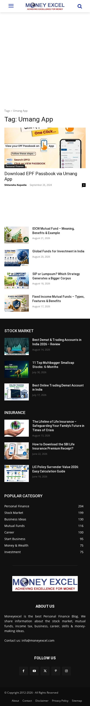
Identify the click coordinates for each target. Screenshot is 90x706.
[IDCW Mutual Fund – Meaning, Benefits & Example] (16, 235)
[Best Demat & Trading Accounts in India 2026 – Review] (16, 346)
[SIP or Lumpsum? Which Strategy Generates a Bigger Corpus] (16, 280)
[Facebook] (23, 671)
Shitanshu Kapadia (15, 184)
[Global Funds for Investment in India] (16, 257)
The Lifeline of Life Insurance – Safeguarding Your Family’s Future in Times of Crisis (58, 426)
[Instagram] (66, 671)
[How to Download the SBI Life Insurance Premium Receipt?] (16, 450)
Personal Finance (15, 166)
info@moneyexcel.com (38, 640)
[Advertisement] (45, 59)
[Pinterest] (56, 671)
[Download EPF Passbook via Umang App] (45, 148)
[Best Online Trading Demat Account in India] (16, 391)
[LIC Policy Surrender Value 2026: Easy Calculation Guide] (16, 473)
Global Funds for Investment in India (58, 251)
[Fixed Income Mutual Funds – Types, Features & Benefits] (16, 303)
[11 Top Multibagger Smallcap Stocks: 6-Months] (16, 369)
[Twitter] (45, 671)
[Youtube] (34, 671)
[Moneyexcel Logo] (45, 6)
